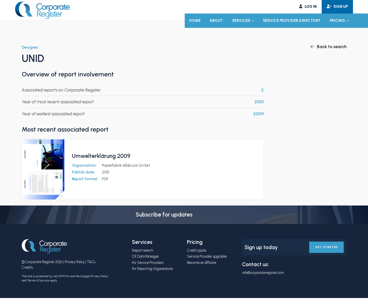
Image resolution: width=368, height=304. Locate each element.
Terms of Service (38, 280)
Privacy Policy (75, 262)
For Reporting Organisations (152, 268)
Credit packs (196, 250)
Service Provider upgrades (207, 256)
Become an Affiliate (201, 262)
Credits (27, 267)
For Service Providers (147, 262)
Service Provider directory (292, 20)
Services (241, 20)
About (216, 20)
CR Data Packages (145, 256)
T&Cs (91, 262)
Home (195, 20)
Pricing (337, 20)
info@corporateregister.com (263, 272)
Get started (326, 247)
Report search (142, 250)
